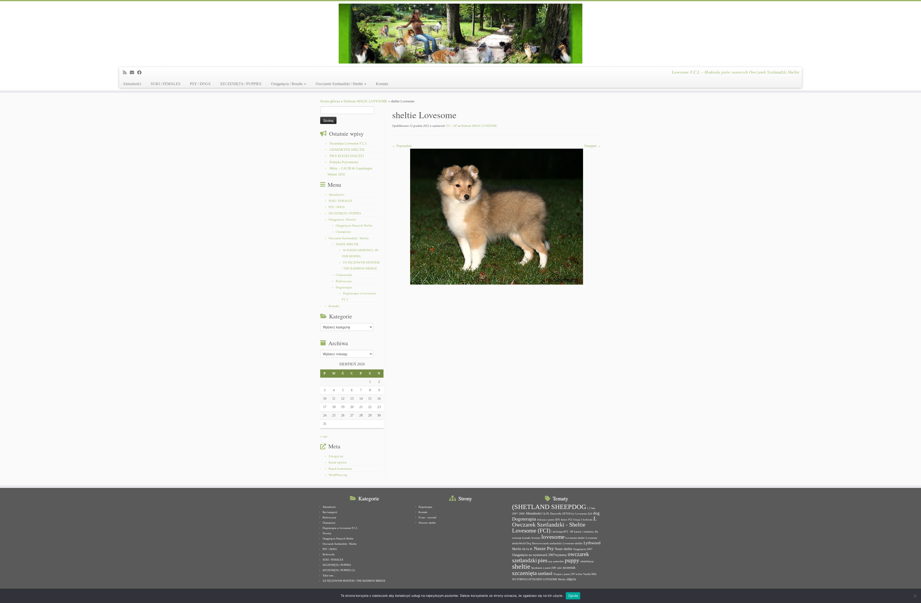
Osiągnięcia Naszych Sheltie (354, 225)
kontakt (526, 538)
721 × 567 (451, 126)
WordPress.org (338, 475)
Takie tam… (329, 575)
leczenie (535, 538)
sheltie (521, 566)
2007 (515, 513)
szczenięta (524, 573)
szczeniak (569, 567)
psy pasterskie (556, 561)
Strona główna (330, 101)
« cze (323, 436)
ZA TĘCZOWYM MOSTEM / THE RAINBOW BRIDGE (354, 580)
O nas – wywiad (427, 517)
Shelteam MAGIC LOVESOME (365, 101)
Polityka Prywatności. (344, 162)
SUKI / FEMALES (165, 84)
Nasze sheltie (563, 549)
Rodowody (329, 554)
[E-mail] (133, 72)
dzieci (564, 519)
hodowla (587, 519)
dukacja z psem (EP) (548, 519)
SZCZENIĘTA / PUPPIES (240, 84)
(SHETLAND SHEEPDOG (549, 506)
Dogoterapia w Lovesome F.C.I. (340, 528)
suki (559, 568)
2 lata (592, 508)
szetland (545, 573)
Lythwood (592, 543)
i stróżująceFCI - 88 (562, 531)
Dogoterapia (344, 287)
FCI (570, 519)
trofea (579, 574)
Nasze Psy (544, 548)
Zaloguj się (336, 456)
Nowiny (327, 533)
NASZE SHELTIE (347, 244)
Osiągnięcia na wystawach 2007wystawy (539, 555)
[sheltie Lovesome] (496, 216)
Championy (343, 232)
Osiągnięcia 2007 (582, 549)
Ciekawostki (344, 275)
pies (543, 560)
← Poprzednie (402, 146)
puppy (572, 560)
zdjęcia (571, 579)
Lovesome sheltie (575, 538)
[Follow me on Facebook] (141, 72)
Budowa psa (344, 281)
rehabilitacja (587, 561)
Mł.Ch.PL (527, 549)
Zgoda (573, 595)
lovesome (553, 536)
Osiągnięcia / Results (287, 84)
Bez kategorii (330, 512)
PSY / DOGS (200, 84)
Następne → (592, 146)
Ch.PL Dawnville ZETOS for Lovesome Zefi (567, 513)
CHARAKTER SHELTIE (347, 150)
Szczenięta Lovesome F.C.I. (348, 143)
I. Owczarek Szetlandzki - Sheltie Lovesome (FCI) (554, 524)
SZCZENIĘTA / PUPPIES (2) (339, 570)
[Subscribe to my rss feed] (126, 72)
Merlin (516, 549)
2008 (522, 513)
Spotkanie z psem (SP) (543, 568)
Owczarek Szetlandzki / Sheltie (340, 84)
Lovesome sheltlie (573, 543)
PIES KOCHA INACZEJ (347, 156)
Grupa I (577, 519)
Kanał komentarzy (340, 468)
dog (596, 513)
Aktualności (132, 84)
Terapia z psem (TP (564, 574)
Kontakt (382, 84)
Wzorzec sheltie (427, 522)
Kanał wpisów (338, 462)
